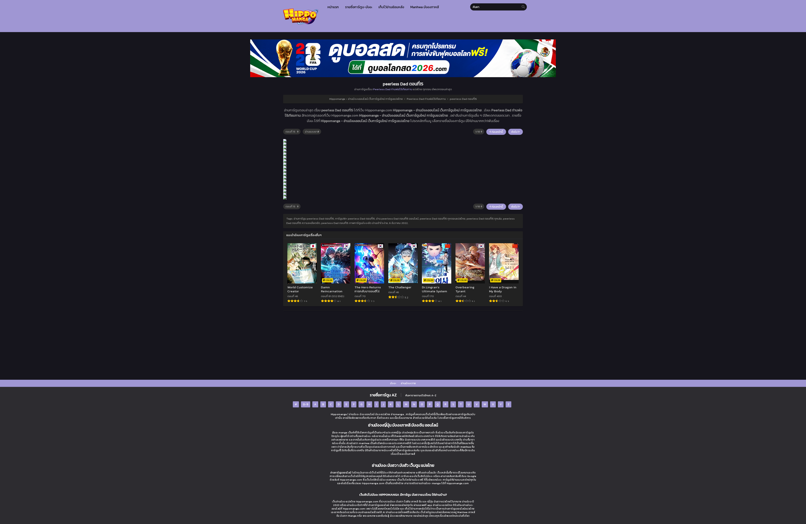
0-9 (305, 404)
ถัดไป (514, 132)
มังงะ (393, 383)
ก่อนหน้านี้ (497, 132)
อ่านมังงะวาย (408, 383)
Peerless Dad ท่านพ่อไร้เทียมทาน (392, 89)
